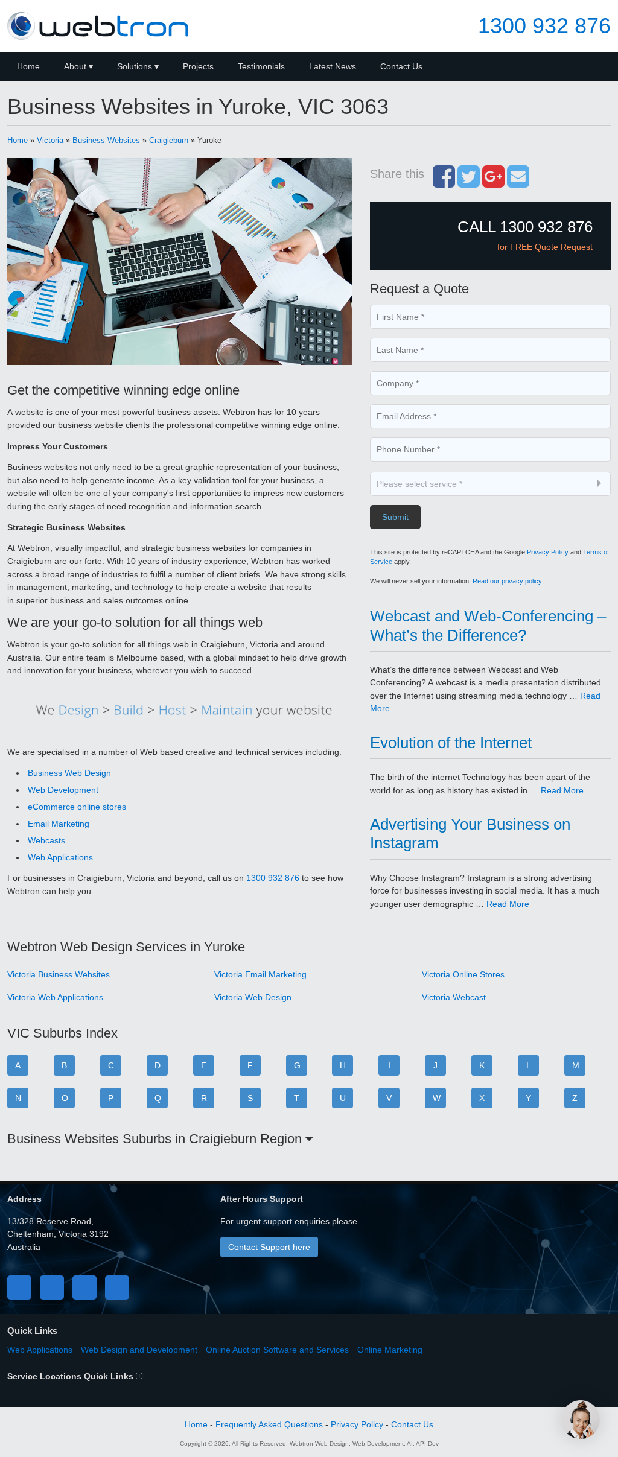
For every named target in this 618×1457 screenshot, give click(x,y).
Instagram (117, 1287)
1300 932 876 (544, 26)
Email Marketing (58, 823)
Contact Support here (269, 1247)
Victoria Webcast (454, 997)
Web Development (63, 790)
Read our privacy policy (507, 581)
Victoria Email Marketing (260, 974)
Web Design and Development (139, 1349)
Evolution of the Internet (451, 742)
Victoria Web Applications (55, 997)
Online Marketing (389, 1349)
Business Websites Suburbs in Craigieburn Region (156, 1138)
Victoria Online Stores (463, 974)
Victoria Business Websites (58, 974)
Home (28, 66)
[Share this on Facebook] (444, 183)
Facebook (19, 1287)
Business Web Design (69, 773)
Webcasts (46, 840)
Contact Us (401, 66)
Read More (562, 790)
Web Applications (60, 857)
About (75, 66)
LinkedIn (84, 1287)
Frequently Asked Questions (269, 1424)
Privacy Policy (548, 552)
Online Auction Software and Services (277, 1349)
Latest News (332, 66)
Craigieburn (168, 140)
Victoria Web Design (252, 997)
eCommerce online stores (77, 806)
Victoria (50, 140)
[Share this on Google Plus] (493, 183)
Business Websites (106, 140)
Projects (198, 66)
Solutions (134, 66)
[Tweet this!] (468, 183)
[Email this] (518, 183)
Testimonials (261, 66)
